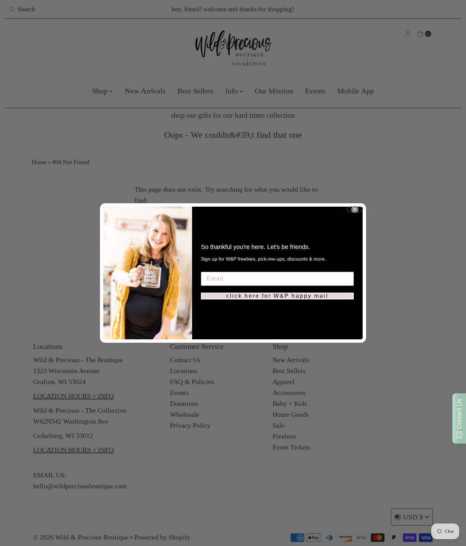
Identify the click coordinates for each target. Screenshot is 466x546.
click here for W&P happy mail (277, 296)
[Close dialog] (354, 209)
